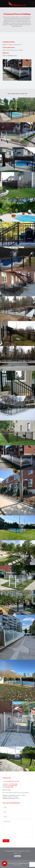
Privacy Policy (17, 864)
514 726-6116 (13, 784)
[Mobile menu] (32, 3)
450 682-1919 (13, 785)
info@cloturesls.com (13, 781)
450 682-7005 (9, 787)
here (19, 853)
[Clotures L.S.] (17, 3)
